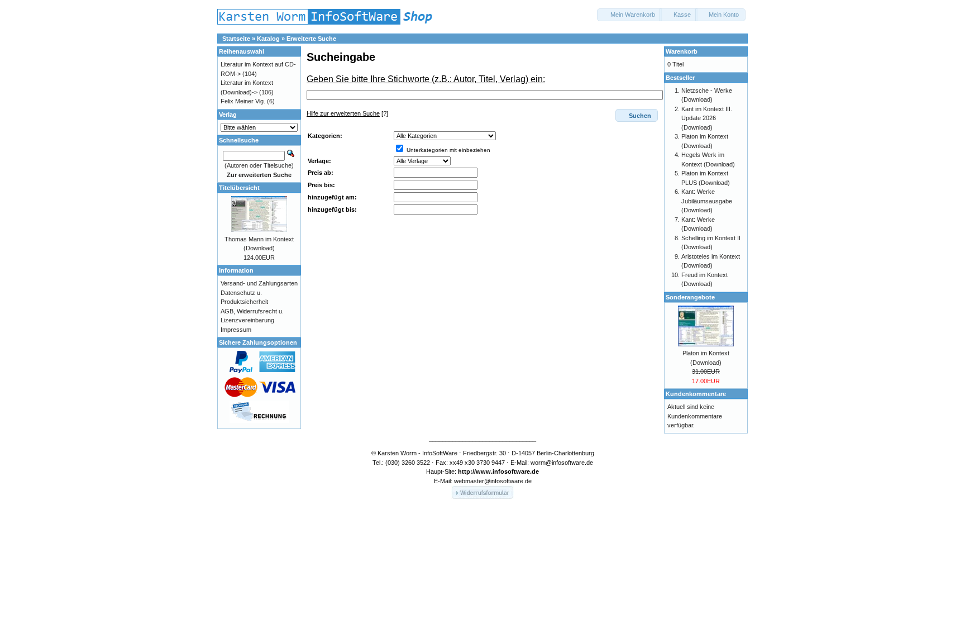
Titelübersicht (239, 187)
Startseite (236, 38)
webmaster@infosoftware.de (493, 481)
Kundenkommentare (696, 393)
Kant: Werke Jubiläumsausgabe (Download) (706, 200)
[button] (629, 14)
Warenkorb (682, 51)
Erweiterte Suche (311, 38)
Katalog (268, 38)
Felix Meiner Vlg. (243, 101)
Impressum (236, 329)
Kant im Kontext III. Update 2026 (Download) (706, 118)
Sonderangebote (690, 297)
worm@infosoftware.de (562, 462)
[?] (347, 113)
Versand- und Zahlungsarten (259, 283)
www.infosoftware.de (507, 471)
